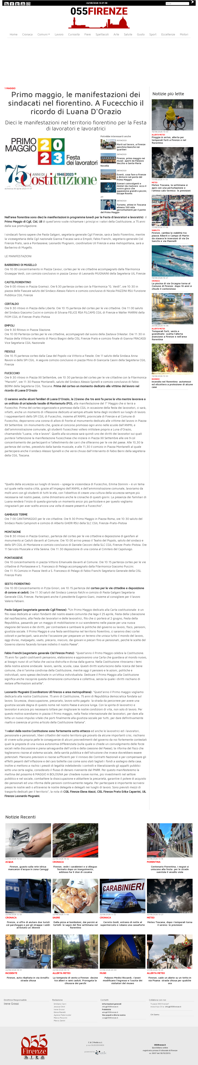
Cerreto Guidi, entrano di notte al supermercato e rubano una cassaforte (122, 923)
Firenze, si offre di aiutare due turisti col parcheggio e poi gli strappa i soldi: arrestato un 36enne (28, 925)
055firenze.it (160, 1045)
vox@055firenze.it (110, 1018)
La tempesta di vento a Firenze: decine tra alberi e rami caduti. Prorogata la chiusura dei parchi (75, 980)
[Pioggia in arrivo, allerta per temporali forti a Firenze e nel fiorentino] (172, 115)
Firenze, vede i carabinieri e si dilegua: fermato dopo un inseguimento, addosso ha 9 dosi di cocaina (75, 869)
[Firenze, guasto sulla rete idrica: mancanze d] (28, 840)
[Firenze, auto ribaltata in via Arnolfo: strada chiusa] (28, 951)
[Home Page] (99, 17)
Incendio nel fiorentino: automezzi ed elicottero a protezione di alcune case (172, 384)
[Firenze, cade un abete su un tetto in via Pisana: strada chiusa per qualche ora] (170, 951)
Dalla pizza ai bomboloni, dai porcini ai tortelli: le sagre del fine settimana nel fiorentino (75, 925)
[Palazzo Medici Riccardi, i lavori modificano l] (122, 951)
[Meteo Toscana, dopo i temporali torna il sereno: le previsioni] (170, 896)
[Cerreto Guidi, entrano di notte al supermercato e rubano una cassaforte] (122, 896)
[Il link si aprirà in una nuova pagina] (100, 1051)
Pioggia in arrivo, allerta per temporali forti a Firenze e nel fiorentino (169, 140)
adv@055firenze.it (110, 1012)
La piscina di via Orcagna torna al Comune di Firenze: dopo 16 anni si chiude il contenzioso (172, 286)
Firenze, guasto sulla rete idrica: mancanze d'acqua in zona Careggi (28, 868)
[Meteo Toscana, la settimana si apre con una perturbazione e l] (172, 162)
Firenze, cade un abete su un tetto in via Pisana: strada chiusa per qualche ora (169, 980)
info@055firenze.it (110, 1006)
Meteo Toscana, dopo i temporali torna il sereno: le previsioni (169, 923)
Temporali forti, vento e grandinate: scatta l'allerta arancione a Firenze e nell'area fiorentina (169, 335)
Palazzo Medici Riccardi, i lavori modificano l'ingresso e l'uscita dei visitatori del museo (122, 980)
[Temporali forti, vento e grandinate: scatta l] (172, 308)
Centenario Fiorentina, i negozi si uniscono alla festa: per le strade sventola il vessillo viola (170, 869)
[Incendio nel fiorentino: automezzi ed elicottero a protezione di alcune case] (172, 359)
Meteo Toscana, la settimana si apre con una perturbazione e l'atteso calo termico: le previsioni (171, 188)
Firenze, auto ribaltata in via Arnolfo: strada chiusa (28, 979)
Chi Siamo (155, 1014)
